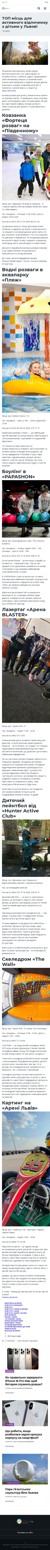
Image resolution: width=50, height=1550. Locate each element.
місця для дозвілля (12, 1331)
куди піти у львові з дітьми (16, 1313)
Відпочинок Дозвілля (13, 1303)
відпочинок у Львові (13, 1323)
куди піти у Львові (12, 1311)
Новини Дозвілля (9, 1297)
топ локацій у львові (13, 1319)
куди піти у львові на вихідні (16, 1309)
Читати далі (9, 1393)
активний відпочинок (13, 1325)
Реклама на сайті (25, 1532)
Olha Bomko (23, 1496)
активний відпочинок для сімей (17, 1327)
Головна (6, 31)
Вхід (46, 2)
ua (3, 2)
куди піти (8, 1307)
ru (6, 2)
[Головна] (6, 8)
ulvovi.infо (11, 90)
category (10, 1371)
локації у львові (11, 1317)
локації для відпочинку (14, 1321)
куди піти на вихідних (14, 1305)
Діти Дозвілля (10, 1315)
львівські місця (10, 1329)
